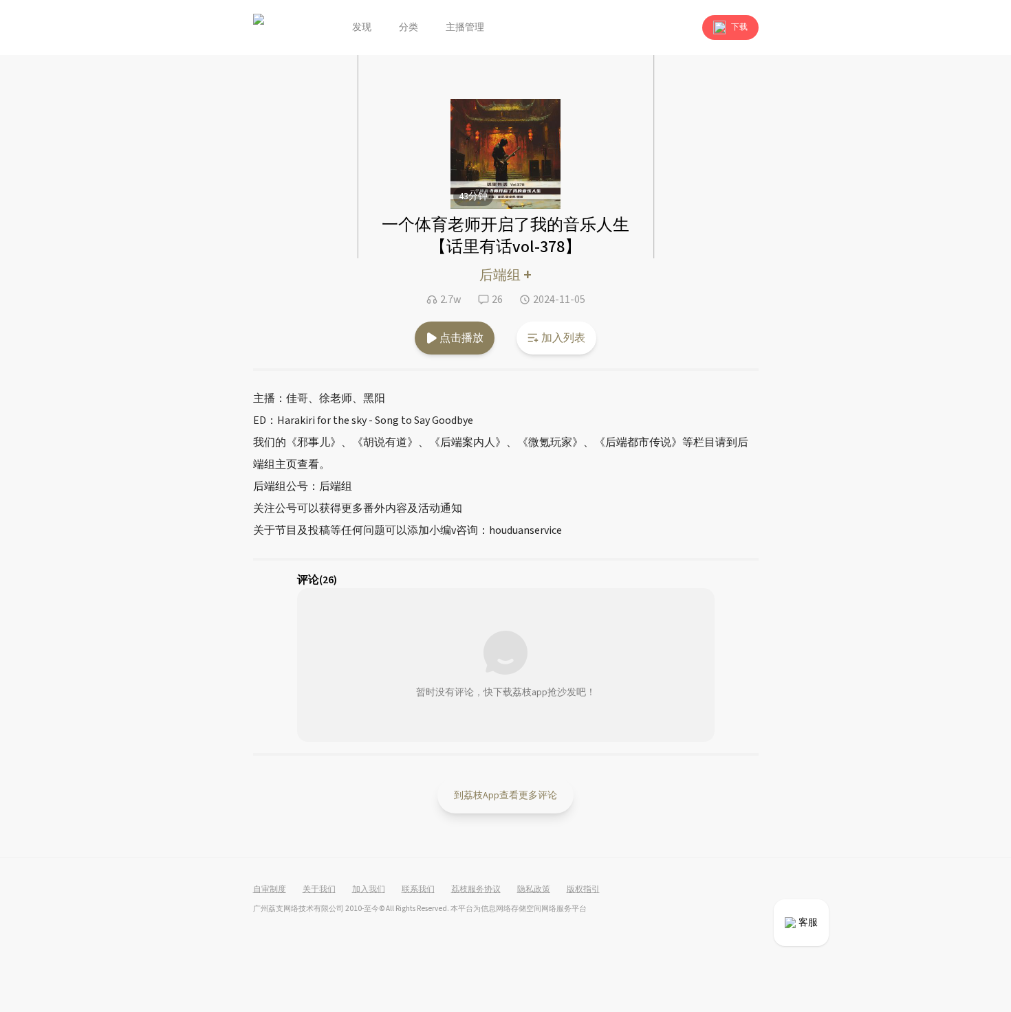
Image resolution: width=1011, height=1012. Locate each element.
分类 (408, 27)
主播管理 (465, 27)
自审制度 (269, 890)
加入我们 (368, 890)
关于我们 (319, 890)
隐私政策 (533, 890)
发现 (361, 27)
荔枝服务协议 (476, 890)
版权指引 (583, 890)
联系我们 (418, 890)
